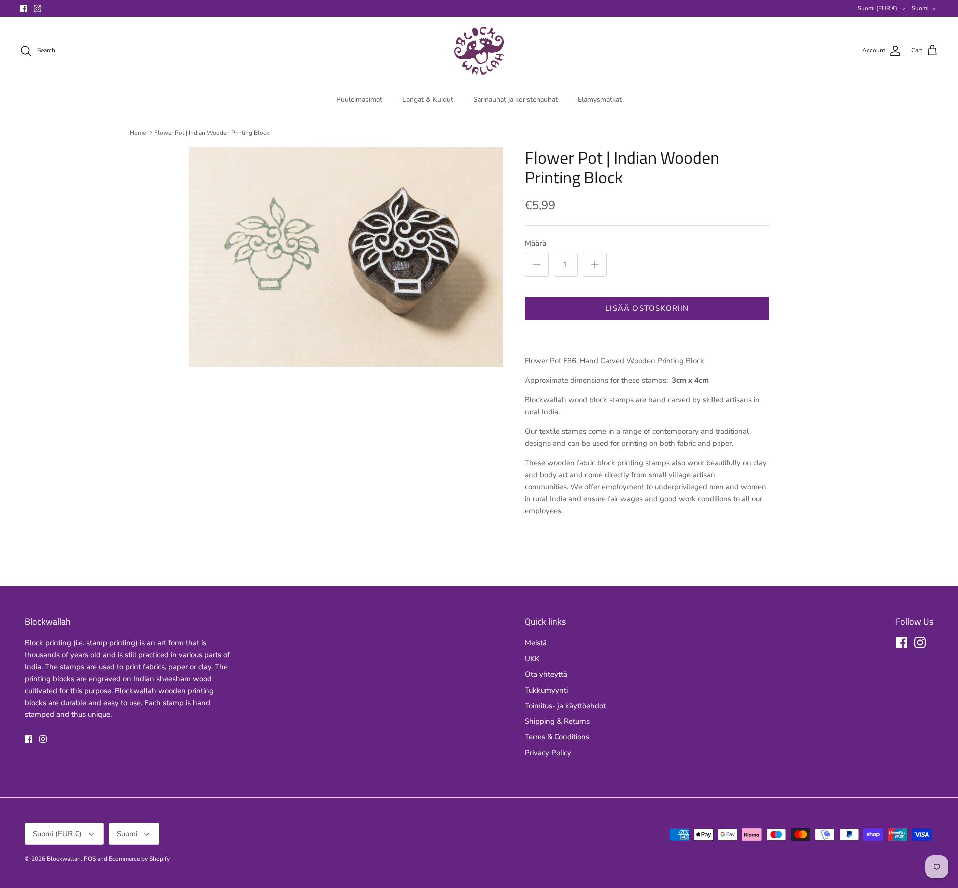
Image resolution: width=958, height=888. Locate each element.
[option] (346, 257)
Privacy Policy (548, 753)
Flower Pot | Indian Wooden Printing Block (211, 133)
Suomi (920, 8)
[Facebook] (23, 8)
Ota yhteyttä (546, 674)
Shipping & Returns (557, 721)
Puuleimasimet (359, 99)
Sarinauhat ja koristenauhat (515, 99)
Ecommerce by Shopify (139, 859)
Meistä (536, 643)
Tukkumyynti (546, 690)
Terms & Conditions (557, 737)
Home (138, 133)
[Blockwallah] (479, 51)
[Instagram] (37, 8)
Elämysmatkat (600, 99)
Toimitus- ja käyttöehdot (565, 705)
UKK (532, 659)
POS (90, 859)
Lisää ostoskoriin (647, 308)
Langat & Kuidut (427, 99)
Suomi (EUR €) (877, 8)
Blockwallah (64, 859)
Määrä (535, 243)
